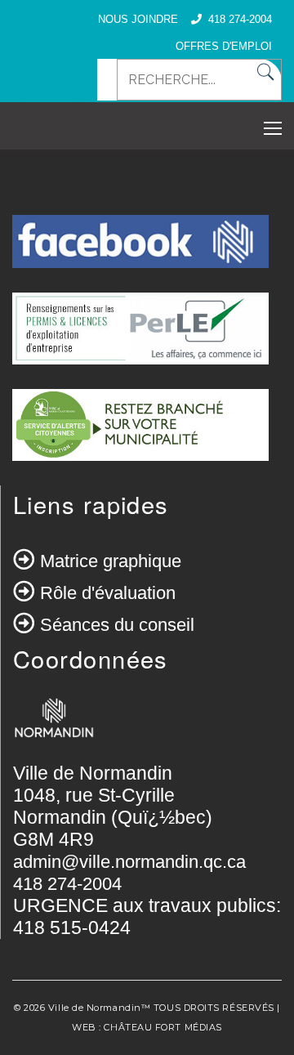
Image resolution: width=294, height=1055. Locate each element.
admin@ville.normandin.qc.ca (129, 862)
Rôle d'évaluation (108, 593)
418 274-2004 (240, 19)
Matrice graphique (110, 561)
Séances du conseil (117, 625)
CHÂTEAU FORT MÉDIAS (162, 1027)
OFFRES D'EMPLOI (224, 46)
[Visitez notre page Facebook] (140, 251)
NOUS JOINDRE (138, 19)
